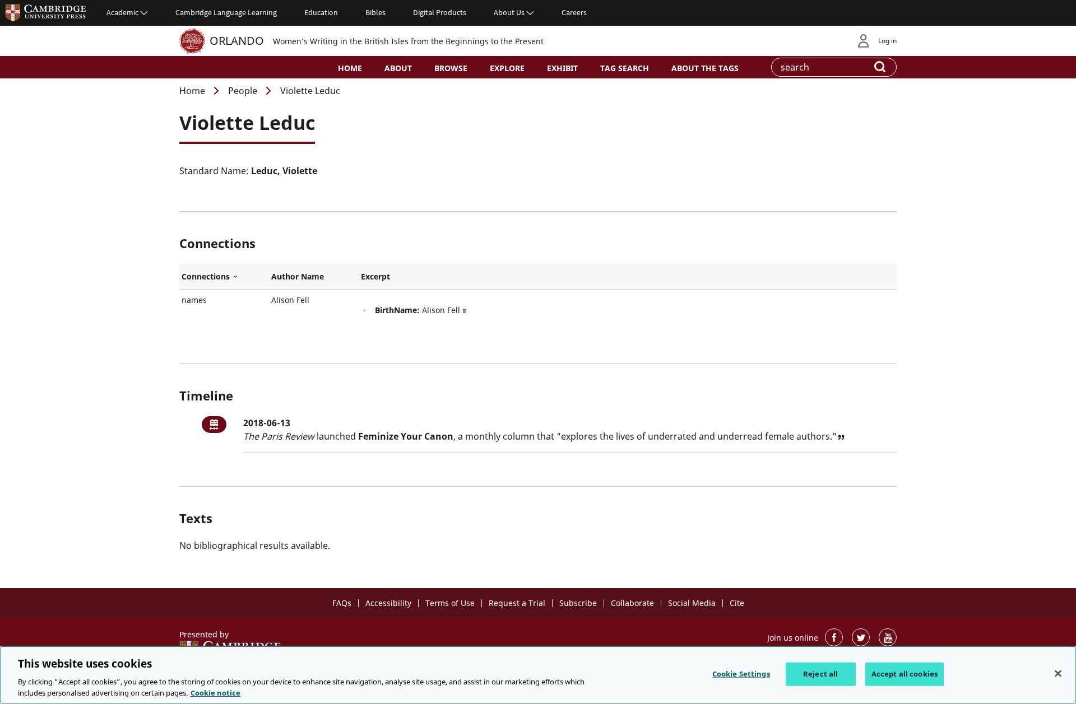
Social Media (692, 603)
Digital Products (439, 12)
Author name (297, 276)
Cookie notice (215, 692)
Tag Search (624, 68)
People (242, 91)
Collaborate (632, 603)
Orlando (237, 40)
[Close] (1058, 673)
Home (350, 68)
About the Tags (705, 68)
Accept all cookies (904, 674)
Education (321, 12)
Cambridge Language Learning (226, 12)
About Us (509, 12)
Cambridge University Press (46, 12)
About (398, 68)
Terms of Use (450, 603)
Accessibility (388, 603)
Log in (887, 40)
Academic (122, 12)
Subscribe (578, 603)
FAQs (341, 603)
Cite (737, 603)
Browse (450, 68)
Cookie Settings (741, 674)
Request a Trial (517, 603)
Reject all (820, 674)
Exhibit (562, 68)
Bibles (375, 12)
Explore (507, 68)
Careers (574, 12)
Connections (224, 276)
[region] (538, 675)
